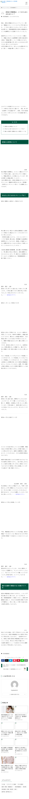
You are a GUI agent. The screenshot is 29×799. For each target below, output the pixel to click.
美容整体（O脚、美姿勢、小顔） (9, 789)
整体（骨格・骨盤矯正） (7, 786)
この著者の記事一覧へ (14, 694)
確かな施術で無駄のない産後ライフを (15, 131)
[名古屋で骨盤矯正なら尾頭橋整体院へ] (9, 3)
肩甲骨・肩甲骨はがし (7, 791)
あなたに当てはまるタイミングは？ (15, 129)
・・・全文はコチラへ (18, 494)
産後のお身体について (11, 126)
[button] (3, 660)
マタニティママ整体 (11, 784)
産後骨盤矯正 (6, 16)
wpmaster (14, 690)
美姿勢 (24, 786)
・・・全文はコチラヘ (9, 295)
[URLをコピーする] (26, 660)
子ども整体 (20, 784)
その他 (3, 784)
